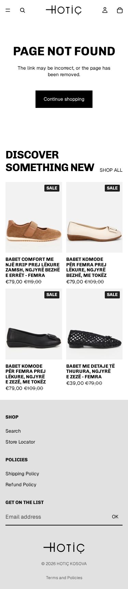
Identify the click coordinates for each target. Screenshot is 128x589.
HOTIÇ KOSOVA (72, 563)
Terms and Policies (64, 577)
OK (115, 517)
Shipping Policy (22, 474)
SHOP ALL (111, 170)
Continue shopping (64, 99)
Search (13, 431)
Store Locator (20, 442)
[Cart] (119, 10)
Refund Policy (21, 484)
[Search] (22, 10)
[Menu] (8, 10)
